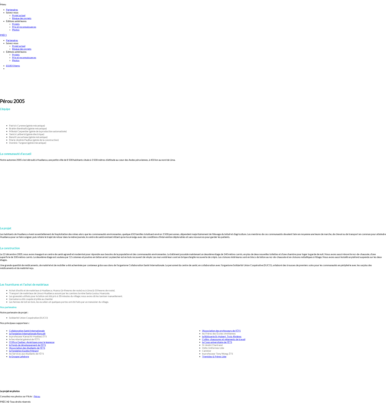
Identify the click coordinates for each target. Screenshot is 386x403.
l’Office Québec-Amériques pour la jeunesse (31, 342)
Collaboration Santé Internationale (27, 330)
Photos (15, 29)
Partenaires (12, 9)
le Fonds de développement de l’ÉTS (27, 345)
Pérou (37, 396)
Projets (16, 23)
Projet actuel (18, 15)
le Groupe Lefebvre (19, 356)
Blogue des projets (21, 18)
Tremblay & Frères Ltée (214, 356)
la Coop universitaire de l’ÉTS (217, 342)
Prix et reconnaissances (24, 26)
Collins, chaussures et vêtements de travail (223, 339)
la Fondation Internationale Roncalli (27, 333)
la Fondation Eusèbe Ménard (23, 350)
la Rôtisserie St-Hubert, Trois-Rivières (221, 336)
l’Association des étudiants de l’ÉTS (27, 347)
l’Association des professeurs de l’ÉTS (221, 330)
